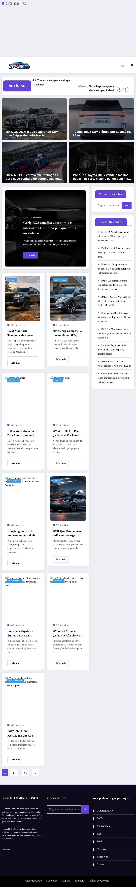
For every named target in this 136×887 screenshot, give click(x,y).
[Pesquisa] (132, 65)
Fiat (99, 833)
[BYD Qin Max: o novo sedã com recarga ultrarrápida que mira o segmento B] (68, 498)
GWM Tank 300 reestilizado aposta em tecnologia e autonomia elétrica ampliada (22, 734)
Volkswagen (103, 826)
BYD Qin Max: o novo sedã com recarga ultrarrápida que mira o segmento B (67, 533)
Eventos (58, 380)
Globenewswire (105, 810)
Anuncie (79, 880)
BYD (57, 480)
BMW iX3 (13, 380)
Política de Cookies (99, 880)
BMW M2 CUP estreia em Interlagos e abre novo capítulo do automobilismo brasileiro (32, 177)
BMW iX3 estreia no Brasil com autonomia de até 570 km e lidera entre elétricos (21, 433)
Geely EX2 (27, 218)
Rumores (58, 581)
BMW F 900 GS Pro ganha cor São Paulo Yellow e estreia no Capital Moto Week (66, 433)
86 (25, 772)
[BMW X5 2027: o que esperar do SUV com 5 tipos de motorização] (34, 118)
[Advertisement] (68, 32)
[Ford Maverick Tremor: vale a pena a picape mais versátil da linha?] (22, 298)
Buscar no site (110, 194)
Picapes (12, 280)
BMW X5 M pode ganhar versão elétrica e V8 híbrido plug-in (67, 633)
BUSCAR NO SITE (56, 798)
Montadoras (14, 480)
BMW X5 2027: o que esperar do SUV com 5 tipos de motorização (32, 133)
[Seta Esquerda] (119, 89)
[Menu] (122, 65)
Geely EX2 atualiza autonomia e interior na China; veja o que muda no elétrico (49, 228)
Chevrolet (102, 849)
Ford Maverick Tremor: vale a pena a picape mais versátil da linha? (34, 82)
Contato (101, 864)
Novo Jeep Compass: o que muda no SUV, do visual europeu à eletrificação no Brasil (103, 88)
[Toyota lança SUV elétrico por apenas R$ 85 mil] (101, 118)
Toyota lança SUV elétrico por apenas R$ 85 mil (102, 133)
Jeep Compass (60, 280)
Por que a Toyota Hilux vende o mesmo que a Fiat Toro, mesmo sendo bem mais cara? (102, 177)
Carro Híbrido (14, 581)
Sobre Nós (102, 856)
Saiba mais (6, 850)
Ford (99, 841)
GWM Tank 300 (15, 680)
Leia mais (31, 255)
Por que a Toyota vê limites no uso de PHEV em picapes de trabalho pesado (20, 633)
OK (126, 205)
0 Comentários (17, 325)
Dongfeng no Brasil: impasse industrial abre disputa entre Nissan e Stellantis (22, 533)
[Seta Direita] (125, 89)
